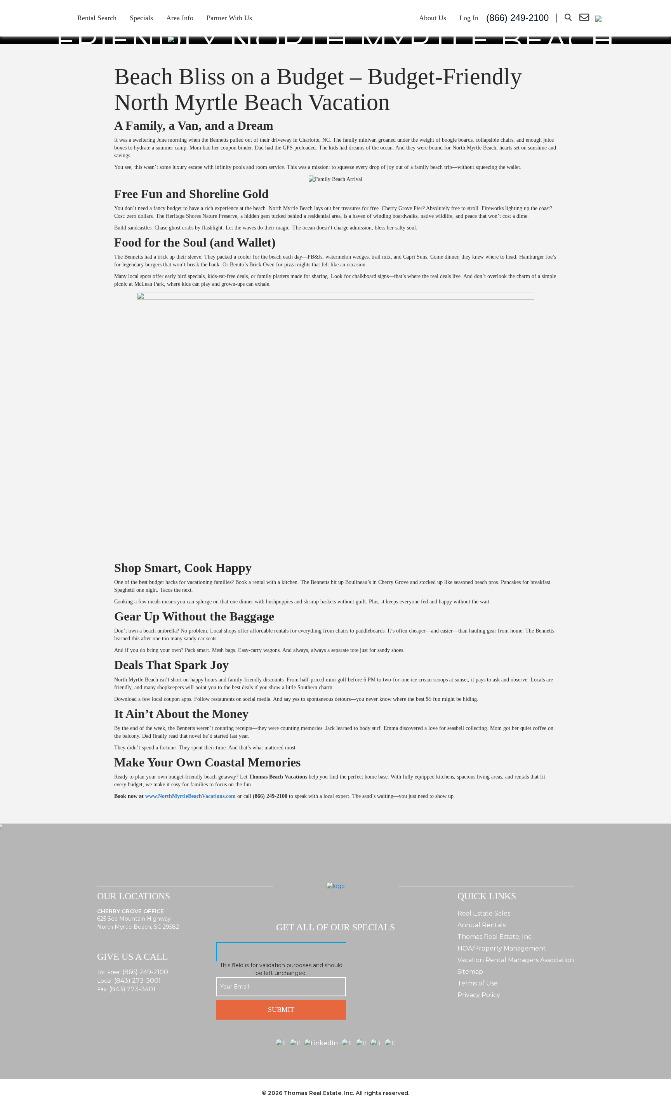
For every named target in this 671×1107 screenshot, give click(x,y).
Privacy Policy (478, 995)
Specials (141, 18)
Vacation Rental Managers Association (515, 960)
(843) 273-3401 (132, 989)
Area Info (179, 18)
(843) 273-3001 (137, 980)
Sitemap (470, 971)
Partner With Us (229, 18)
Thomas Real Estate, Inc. (319, 1093)
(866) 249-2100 (145, 972)
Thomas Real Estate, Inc (494, 936)
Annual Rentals (481, 925)
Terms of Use (477, 983)
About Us (432, 18)
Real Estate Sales (483, 913)
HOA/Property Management (501, 948)
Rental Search (96, 18)
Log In (468, 18)
